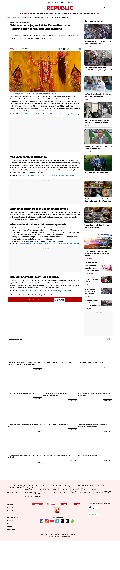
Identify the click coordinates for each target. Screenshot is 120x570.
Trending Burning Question (33, 512)
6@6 (85, 505)
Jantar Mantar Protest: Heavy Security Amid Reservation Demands (97, 42)
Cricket (86, 99)
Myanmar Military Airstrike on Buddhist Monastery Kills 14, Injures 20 (98, 69)
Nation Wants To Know (102, 509)
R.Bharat (57, 2)
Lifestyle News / (16, 17)
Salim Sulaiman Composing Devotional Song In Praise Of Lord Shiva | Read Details (46, 175)
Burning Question (30, 509)
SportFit (86, 177)
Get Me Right (64, 505)
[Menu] (103, 8)
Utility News (87, 125)
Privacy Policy (11, 527)
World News (87, 73)
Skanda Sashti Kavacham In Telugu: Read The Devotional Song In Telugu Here (45, 291)
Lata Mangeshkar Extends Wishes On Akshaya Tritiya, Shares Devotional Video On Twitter (49, 244)
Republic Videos (88, 285)
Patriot (72, 509)
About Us (10, 521)
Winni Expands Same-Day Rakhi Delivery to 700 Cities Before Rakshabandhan (92, 270)
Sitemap (9, 530)
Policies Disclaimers (13, 533)
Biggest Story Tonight (85, 509)
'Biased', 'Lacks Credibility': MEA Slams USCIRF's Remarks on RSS (98, 147)
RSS (8, 540)
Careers (9, 543)
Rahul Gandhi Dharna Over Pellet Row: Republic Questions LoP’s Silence (91, 281)
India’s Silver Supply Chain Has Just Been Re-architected (96, 226)
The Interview (44, 509)
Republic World (50, 2)
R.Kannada (69, 2)
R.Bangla (63, 2)
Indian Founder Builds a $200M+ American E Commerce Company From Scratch (98, 253)
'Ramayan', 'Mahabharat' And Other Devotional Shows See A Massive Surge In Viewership (49, 114)
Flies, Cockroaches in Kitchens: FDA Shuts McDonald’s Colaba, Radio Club (97, 200)
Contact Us (10, 524)
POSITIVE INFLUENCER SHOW (47, 505)
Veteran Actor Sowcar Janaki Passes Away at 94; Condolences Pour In (97, 121)
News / (9, 17)
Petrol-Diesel (11, 546)
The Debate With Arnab (59, 509)
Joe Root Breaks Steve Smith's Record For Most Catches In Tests (97, 95)
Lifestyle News (14, 49)
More (98, 13)
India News (87, 46)
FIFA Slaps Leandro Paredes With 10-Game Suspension (97, 174)
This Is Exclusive (30, 505)
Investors (10, 537)
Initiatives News (88, 230)
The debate (76, 505)
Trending (93, 505)
